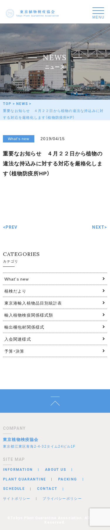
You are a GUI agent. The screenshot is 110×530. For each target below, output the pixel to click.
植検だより (15, 291)
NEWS (22, 104)
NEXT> (99, 227)
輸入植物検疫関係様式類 (28, 315)
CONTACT (47, 489)
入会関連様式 (17, 339)
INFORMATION (18, 470)
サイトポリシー (17, 498)
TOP (7, 104)
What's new (16, 279)
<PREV (10, 227)
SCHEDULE (14, 489)
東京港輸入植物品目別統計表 (33, 303)
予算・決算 (14, 351)
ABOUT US (55, 470)
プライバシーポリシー (62, 498)
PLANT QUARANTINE (24, 479)
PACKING (67, 479)
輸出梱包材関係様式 (24, 327)
